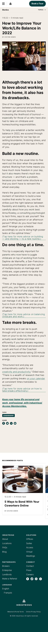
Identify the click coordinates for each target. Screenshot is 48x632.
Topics (40, 10)
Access (29, 547)
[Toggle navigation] (3, 3)
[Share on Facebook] (3, 423)
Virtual (29, 552)
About (5, 539)
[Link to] (22, 490)
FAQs (4, 547)
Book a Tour (37, 3)
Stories (5, 10)
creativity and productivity (16, 372)
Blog (4, 552)
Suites (29, 543)
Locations (6, 543)
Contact (30, 566)
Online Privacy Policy (33, 611)
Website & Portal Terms (15, 611)
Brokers (5, 566)
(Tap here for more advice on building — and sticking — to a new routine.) (22, 237)
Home (10, 3)
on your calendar (36, 378)
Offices (29, 539)
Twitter (32, 578)
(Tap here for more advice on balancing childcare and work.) (23, 315)
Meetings (30, 556)
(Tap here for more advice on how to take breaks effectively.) (22, 389)
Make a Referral (9, 578)
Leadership (8, 415)
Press (28, 570)
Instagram (36, 578)
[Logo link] (24, 602)
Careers (30, 574)
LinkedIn (40, 578)
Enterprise (7, 570)
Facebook (27, 578)
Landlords (7, 574)
